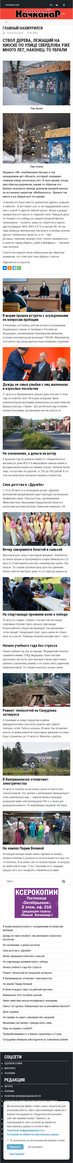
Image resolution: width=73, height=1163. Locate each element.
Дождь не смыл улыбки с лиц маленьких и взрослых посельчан (35, 387)
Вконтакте (10, 1068)
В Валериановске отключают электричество (26, 781)
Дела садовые (11, 1011)
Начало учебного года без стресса (30, 646)
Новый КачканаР (15, 33)
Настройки (17, 1154)
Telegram (9, 1073)
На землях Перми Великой (23, 848)
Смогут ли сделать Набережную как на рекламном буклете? (36, 1006)
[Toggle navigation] (6, 22)
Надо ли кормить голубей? (17, 1028)
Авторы (8, 1086)
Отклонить (35, 1147)
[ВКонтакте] (5, 268)
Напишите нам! (12, 5)
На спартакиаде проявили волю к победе (35, 614)
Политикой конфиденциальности (24, 1130)
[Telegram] (14, 268)
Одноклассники (13, 1063)
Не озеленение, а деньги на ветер (29, 453)
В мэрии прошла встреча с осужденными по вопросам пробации (35, 318)
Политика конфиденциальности (22, 1096)
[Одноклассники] (9, 268)
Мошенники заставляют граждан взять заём (27, 1022)
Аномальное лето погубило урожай (22, 995)
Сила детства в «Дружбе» (23, 485)
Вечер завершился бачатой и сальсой (32, 550)
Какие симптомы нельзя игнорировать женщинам (30, 1000)
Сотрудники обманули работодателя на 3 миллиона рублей (35, 1039)
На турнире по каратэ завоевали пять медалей (28, 1017)
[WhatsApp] (19, 268)
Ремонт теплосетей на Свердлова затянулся (29, 712)
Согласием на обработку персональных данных (33, 1134)
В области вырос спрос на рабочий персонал (27, 989)
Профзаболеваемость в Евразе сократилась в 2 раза (32, 1034)
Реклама (9, 1091)
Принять (15, 1147)
